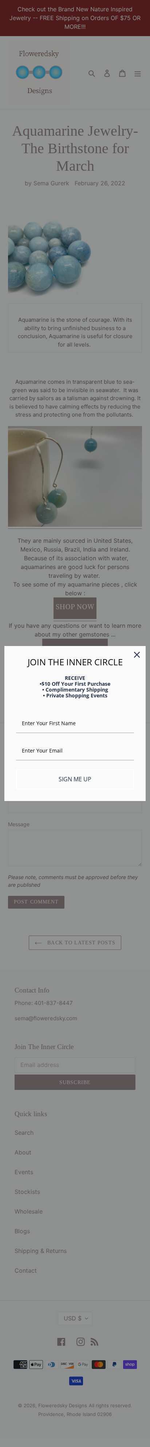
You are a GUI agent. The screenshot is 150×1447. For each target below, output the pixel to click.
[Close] (137, 654)
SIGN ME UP (75, 779)
